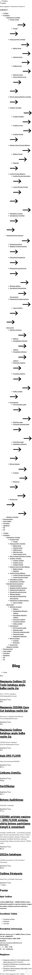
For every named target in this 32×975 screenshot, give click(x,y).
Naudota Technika (12, 517)
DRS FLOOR (10, 328)
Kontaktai (6, 523)
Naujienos (6, 526)
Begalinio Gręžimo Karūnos (18, 246)
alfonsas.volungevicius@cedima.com (11, 943)
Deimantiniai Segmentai (17, 257)
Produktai (6, 15)
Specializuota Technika (17, 216)
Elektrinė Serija (18, 75)
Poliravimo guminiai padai (21, 424)
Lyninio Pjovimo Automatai (21, 176)
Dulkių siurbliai (17, 391)
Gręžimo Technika (15, 108)
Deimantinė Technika (13, 18)
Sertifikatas (7, 786)
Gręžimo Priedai (18, 134)
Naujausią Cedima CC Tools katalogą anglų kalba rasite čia (13, 685)
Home (5, 672)
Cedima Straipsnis (11, 874)
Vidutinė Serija (17, 57)
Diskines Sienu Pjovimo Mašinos (20, 145)
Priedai (15, 28)
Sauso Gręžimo (17, 308)
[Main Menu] (0, 1)
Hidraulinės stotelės (16, 214)
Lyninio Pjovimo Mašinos (17, 174)
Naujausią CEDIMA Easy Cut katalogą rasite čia (14, 709)
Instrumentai (14, 402)
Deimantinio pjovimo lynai (18, 268)
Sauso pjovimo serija (19, 77)
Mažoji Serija (17, 48)
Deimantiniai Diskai (16, 244)
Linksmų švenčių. (10, 773)
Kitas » (4, 885)
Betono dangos (15, 464)
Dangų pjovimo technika (17, 39)
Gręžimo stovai (18, 125)
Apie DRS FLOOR (10, 756)
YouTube (6, 923)
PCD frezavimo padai (19, 404)
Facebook (6, 921)
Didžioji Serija (17, 66)
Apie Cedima (7, 521)
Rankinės (16, 163)
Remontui (16, 482)
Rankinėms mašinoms (20, 444)
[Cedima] (4, 1)
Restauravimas (8, 519)
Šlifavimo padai (18, 422)
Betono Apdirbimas (11, 800)
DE (4, 530)
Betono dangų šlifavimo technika (20, 97)
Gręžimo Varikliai (18, 117)
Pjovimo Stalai (14, 20)
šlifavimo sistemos (16, 330)
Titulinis (5, 13)
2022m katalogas (10, 854)
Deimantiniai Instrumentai (15, 235)
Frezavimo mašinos (19, 374)
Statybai (16, 473)
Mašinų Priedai (17, 154)
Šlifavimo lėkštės (15, 286)
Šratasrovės (13, 499)
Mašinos (15, 339)
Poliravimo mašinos (19, 363)
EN (4, 528)
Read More (3, 699)
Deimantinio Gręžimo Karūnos (19, 299)
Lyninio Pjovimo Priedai (20, 187)
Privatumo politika (9, 919)
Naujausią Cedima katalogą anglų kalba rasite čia (12, 733)
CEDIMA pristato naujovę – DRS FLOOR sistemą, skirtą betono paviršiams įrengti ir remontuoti (15, 822)
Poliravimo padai (18, 442)
